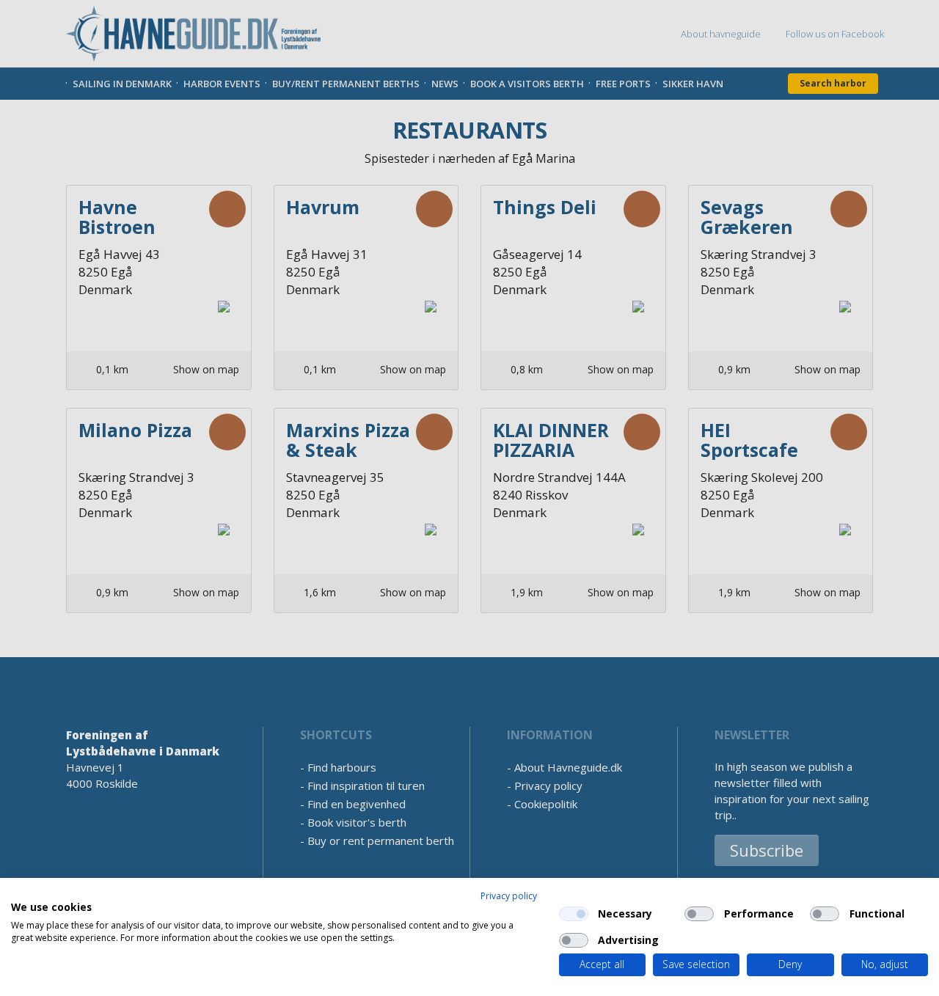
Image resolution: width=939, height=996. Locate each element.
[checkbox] (573, 914)
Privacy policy (509, 896)
